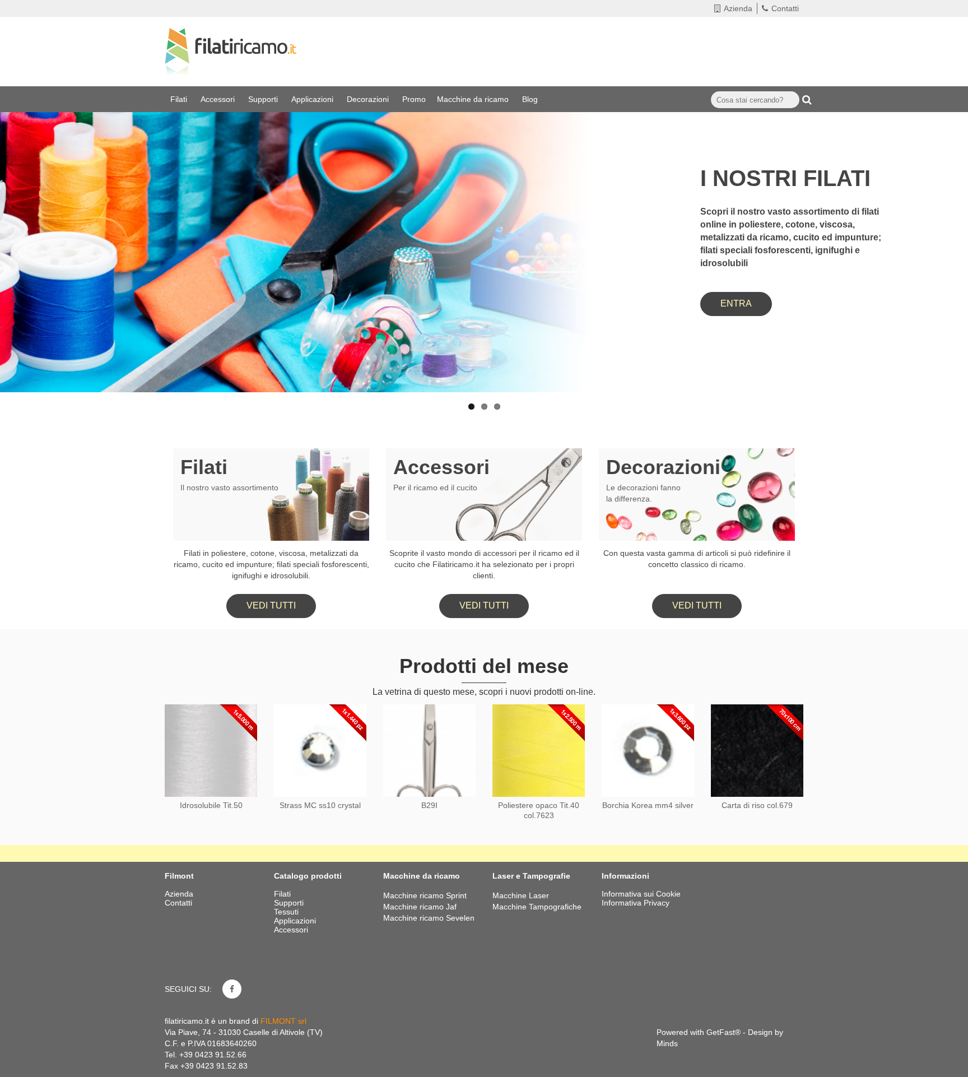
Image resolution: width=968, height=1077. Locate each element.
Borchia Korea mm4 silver (648, 805)
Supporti (264, 99)
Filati (179, 99)
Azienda (738, 8)
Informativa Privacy (635, 902)
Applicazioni (313, 99)
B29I (429, 805)
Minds (667, 1043)
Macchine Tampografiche (536, 906)
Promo (414, 99)
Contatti (785, 8)
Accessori (219, 99)
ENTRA (736, 303)
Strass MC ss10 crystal (320, 805)
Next (948, 220)
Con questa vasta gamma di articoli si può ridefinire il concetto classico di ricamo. (696, 559)
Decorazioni (369, 99)
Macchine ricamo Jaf (420, 906)
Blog (531, 99)
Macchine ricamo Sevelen (428, 917)
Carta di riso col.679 (757, 805)
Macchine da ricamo (474, 99)
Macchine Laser (520, 895)
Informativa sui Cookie (641, 893)
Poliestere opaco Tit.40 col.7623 (538, 810)
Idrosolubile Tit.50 (211, 805)
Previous (19, 220)
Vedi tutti (271, 605)
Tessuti (287, 911)
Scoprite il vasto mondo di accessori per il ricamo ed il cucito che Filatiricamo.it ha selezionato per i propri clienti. (484, 564)
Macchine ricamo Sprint (425, 895)
